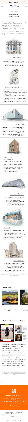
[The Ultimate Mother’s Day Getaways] (10, 297)
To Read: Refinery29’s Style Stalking (14, 321)
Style (16, 317)
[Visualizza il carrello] (24, 2)
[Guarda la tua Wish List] (22, 2)
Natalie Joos (20, 363)
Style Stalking (21, 373)
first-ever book (11, 350)
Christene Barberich (14, 372)
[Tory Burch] (14, 2)
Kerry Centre (11, 25)
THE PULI (7, 228)
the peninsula (18, 261)
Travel (16, 11)
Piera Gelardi (5, 373)
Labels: (3, 274)
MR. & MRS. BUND (18, 57)
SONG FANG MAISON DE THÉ (13, 87)
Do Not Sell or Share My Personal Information (11, 413)
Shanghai (13, 274)
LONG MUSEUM (19, 124)
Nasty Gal (16, 361)
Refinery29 (4, 350)
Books (7, 372)
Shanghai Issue (20, 274)
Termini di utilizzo (18, 412)
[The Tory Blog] (14, 6)
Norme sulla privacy (9, 412)
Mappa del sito (14, 416)
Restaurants (8, 274)
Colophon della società (7, 414)
